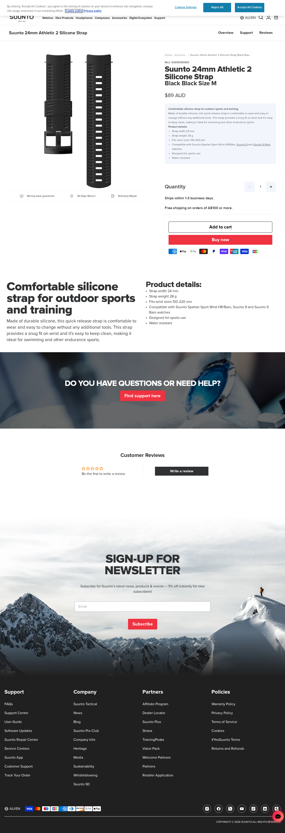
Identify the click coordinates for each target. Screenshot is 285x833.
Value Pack (151, 748)
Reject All (217, 7)
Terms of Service (224, 722)
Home (168, 55)
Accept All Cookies (249, 7)
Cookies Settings (186, 7)
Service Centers (16, 748)
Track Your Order (17, 775)
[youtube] (242, 809)
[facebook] (219, 809)
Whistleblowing (85, 775)
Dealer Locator (153, 713)
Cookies (218, 731)
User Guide (13, 722)
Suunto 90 (81, 784)
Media (78, 757)
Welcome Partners (156, 757)
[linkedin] (265, 809)
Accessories (182, 55)
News (77, 713)
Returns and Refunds (228, 748)
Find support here (142, 396)
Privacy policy (93, 11)
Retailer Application (157, 775)
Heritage (80, 748)
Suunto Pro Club (86, 731)
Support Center (16, 713)
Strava (147, 731)
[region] (142, 8)
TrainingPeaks (153, 739)
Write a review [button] (181, 471)
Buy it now (220, 240)
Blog (77, 722)
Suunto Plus (151, 722)
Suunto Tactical (85, 704)
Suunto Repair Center (21, 739)
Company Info (84, 739)
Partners (148, 766)
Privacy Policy (222, 713)
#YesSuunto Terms (226, 739)
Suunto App (13, 757)
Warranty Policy (223, 704)
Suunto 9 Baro (262, 144)
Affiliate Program (155, 704)
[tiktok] (253, 809)
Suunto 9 (242, 144)
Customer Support (18, 766)
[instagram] (207, 809)
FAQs (8, 704)
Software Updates (18, 731)
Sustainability (83, 766)
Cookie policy (74, 11)
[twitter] (230, 809)
